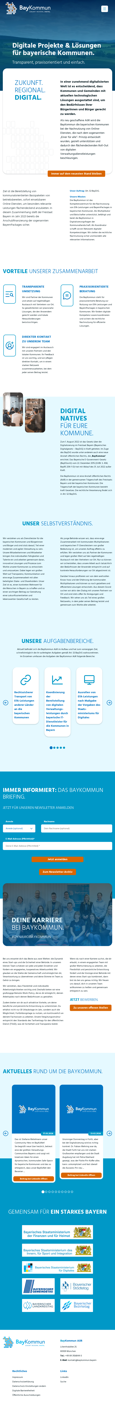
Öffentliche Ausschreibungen (26, 1395)
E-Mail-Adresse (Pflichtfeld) (18, 839)
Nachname (49, 821)
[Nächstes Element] (109, 702)
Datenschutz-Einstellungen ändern (29, 1386)
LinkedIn (64, 1377)
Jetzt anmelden (57, 859)
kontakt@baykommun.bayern (82, 1360)
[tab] (51, 747)
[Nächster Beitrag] (109, 1133)
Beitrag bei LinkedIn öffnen (33, 1179)
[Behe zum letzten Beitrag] (5, 1133)
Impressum (17, 1377)
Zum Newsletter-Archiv (58, 872)
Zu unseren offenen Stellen (90, 1008)
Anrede (9, 821)
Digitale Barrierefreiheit (23, 1391)
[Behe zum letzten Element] (5, 702)
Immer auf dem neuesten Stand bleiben (76, 174)
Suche (63, 1382)
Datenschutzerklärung (23, 1382)
